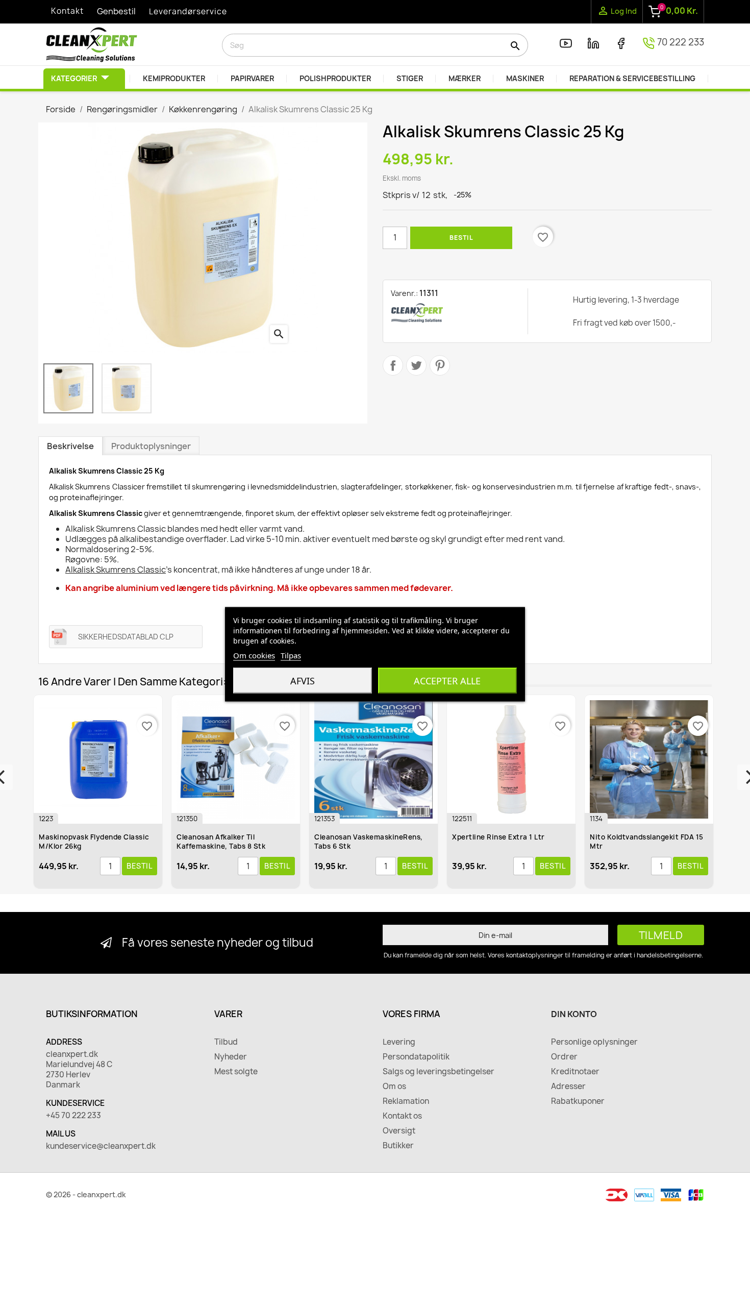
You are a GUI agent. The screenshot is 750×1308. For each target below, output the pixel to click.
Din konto (574, 1014)
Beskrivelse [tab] (70, 446)
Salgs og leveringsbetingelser (438, 1072)
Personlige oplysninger (594, 1042)
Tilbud (226, 1042)
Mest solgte (236, 1072)
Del (393, 365)
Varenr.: (404, 293)
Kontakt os (402, 1116)
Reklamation (406, 1101)
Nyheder (230, 1057)
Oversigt (399, 1131)
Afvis (302, 680)
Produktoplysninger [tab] (151, 446)
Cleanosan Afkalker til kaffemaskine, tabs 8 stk (107, 841)
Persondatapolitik (416, 1057)
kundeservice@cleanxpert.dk (101, 1146)
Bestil (461, 237)
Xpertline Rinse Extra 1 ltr (385, 837)
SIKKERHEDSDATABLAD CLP (125, 636)
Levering (399, 1042)
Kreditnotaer (575, 1072)
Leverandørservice (188, 11)
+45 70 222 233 (73, 1115)
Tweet (416, 365)
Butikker (398, 1146)
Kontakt (67, 11)
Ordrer (564, 1057)
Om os (394, 1086)
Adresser (568, 1086)
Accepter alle (447, 680)
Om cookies (254, 655)
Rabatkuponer (578, 1101)
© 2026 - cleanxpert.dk (86, 1194)
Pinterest (440, 365)
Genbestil (116, 11)
